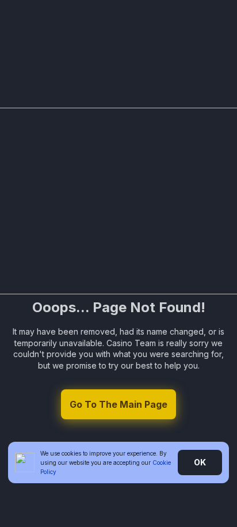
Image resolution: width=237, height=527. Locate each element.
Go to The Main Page (118, 404)
